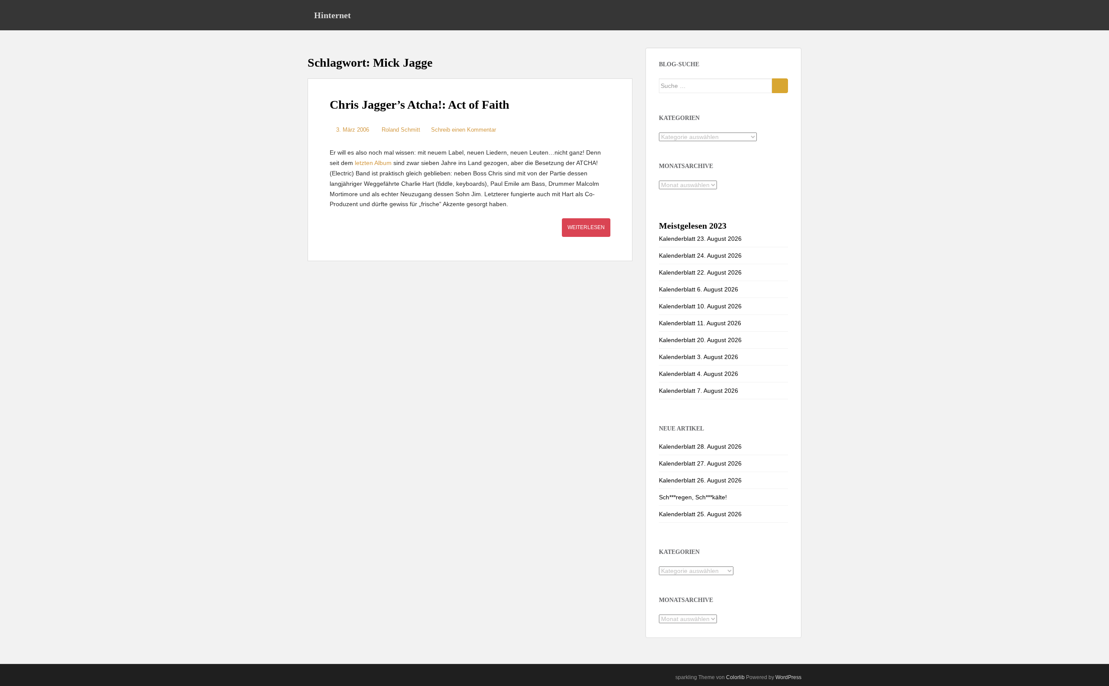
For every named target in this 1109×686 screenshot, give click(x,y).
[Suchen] (780, 85)
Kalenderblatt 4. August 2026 (698, 373)
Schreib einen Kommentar (463, 129)
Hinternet (332, 15)
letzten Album (373, 162)
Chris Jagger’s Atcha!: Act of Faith (419, 104)
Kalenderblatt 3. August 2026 (698, 356)
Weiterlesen (586, 227)
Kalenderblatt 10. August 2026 (700, 306)
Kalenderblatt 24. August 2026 (700, 255)
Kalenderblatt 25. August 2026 (700, 514)
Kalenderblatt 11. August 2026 (700, 323)
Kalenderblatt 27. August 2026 (700, 463)
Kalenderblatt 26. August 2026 (700, 480)
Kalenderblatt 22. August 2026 (700, 272)
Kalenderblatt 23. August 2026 (700, 238)
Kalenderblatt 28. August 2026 (700, 446)
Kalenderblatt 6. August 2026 (698, 289)
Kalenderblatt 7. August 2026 (698, 390)
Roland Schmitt (401, 129)
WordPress (788, 677)
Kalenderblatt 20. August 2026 (700, 340)
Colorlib (735, 677)
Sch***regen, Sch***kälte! (693, 497)
